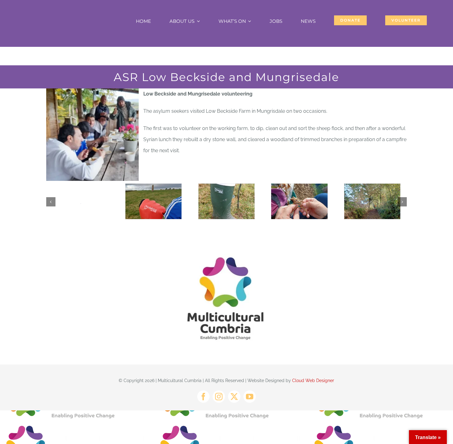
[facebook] (203, 396)
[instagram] (219, 396)
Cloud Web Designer (313, 380)
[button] (50, 201)
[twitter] (234, 396)
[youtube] (249, 396)
